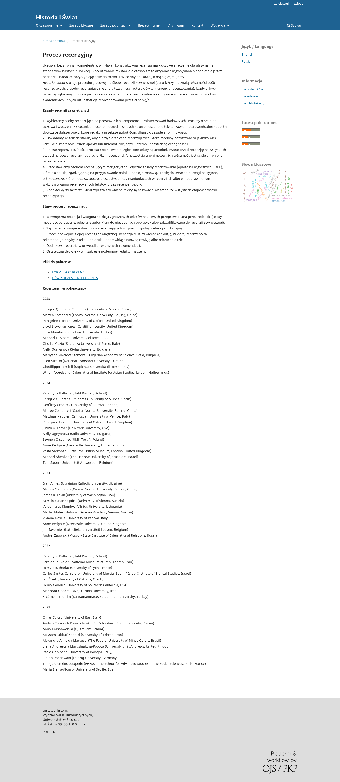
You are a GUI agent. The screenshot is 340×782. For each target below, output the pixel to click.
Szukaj (295, 25)
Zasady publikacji (114, 25)
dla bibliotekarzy (253, 103)
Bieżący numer (149, 25)
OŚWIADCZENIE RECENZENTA (75, 278)
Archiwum (176, 25)
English (247, 54)
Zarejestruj (281, 3)
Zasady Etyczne (81, 25)
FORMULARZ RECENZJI (69, 272)
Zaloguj (299, 3)
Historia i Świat (56, 17)
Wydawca (218, 25)
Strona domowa (54, 41)
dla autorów (250, 96)
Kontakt (197, 25)
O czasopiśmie (47, 25)
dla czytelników (252, 89)
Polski (246, 61)
